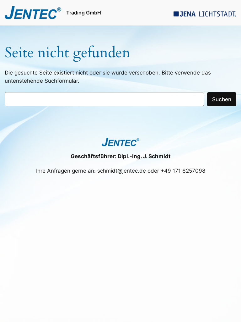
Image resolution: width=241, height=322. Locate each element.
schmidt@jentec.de (121, 171)
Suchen (221, 99)
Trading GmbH (83, 12)
